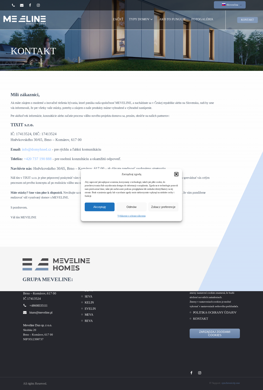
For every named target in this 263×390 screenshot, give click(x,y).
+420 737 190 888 (38, 159)
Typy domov (139, 19)
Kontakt (200, 318)
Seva (89, 296)
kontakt (247, 19)
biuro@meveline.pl (40, 312)
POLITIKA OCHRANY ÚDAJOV (215, 312)
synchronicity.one (231, 383)
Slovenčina (232, 4)
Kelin (89, 302)
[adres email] (24, 5)
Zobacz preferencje (163, 207)
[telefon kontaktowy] (16, 5)
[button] (176, 174)
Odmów (131, 207)
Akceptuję (99, 207)
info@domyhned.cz (36, 149)
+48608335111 (38, 305)
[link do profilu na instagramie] (41, 5)
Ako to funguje (172, 19)
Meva (89, 314)
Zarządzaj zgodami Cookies (214, 333)
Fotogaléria (202, 19)
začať (118, 20)
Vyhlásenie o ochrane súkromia (131, 215)
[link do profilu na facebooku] (32, 5)
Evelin (90, 308)
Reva (89, 320)
